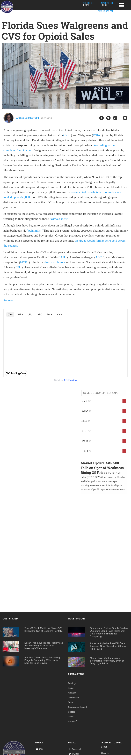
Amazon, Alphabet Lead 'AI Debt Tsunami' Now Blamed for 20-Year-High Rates (108, 646)
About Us (105, 753)
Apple (71, 688)
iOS (41, 749)
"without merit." (60, 219)
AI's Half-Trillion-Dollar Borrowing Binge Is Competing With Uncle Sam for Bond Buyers (42, 660)
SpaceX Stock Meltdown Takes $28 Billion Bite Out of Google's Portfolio (43, 629)
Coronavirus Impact (77, 707)
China (71, 716)
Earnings (72, 683)
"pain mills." (35, 230)
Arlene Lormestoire (27, 118)
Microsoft (72, 721)
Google (71, 712)
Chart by (65, 380)
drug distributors (54, 262)
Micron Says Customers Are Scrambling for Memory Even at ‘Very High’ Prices (107, 661)
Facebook (77, 749)
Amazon (72, 692)
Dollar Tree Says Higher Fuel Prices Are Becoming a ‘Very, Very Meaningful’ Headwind (43, 645)
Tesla (70, 702)
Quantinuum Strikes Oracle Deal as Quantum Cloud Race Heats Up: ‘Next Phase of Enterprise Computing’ (109, 632)
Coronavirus (73, 697)
